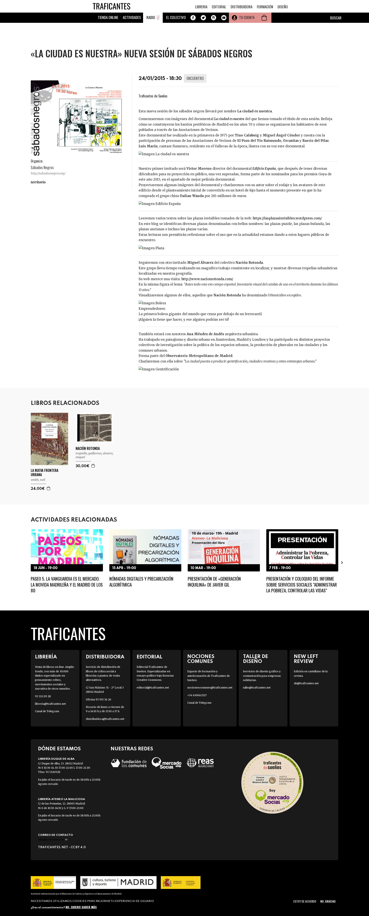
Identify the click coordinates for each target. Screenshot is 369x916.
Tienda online (108, 17)
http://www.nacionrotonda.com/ (207, 279)
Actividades (132, 17)
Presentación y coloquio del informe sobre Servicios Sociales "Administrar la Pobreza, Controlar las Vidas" (301, 584)
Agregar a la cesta (49, 488)
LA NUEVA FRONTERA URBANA (44, 472)
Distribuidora (241, 6)
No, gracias (327, 901)
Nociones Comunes (200, 659)
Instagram (213, 18)
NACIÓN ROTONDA (88, 448)
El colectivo (176, 17)
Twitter (203, 18)
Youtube (224, 18)
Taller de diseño (255, 659)
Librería (46, 657)
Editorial (219, 6)
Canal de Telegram (47, 711)
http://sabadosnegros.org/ (48, 173)
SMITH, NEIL (38, 480)
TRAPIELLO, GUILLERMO (88, 453)
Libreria (201, 6)
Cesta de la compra (264, 18)
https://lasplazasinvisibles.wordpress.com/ (287, 218)
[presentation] (26, 562)
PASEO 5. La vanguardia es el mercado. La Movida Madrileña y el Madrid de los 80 (67, 584)
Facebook (193, 18)
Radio (150, 17)
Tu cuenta (247, 17)
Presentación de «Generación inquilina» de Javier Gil (214, 581)
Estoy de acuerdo (304, 901)
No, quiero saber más (81, 907)
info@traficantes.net (52, 839)
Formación (265, 6)
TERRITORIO (38, 182)
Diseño (283, 6)
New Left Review (306, 659)
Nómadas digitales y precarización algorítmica (141, 581)
